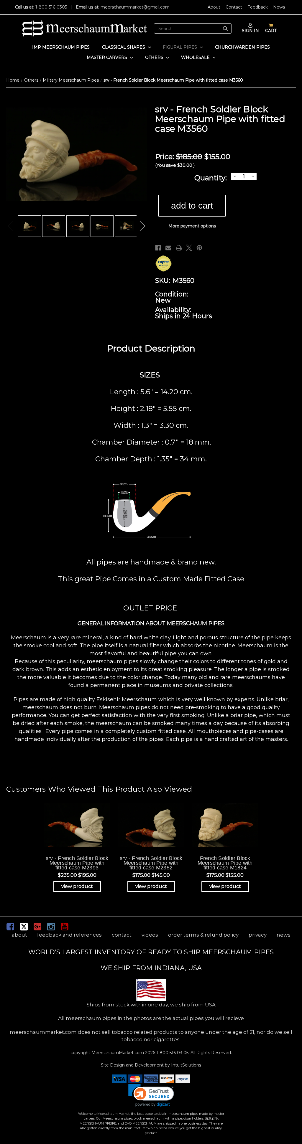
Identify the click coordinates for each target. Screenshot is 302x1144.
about (19, 935)
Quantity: (210, 178)
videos (150, 935)
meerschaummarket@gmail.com (135, 7)
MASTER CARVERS (107, 57)
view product (77, 886)
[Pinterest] (199, 248)
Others (154, 57)
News (279, 7)
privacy (258, 935)
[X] (189, 248)
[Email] (168, 248)
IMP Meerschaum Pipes (61, 47)
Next (142, 226)
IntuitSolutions (186, 1065)
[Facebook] (158, 248)
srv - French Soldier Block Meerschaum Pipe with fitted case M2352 (151, 863)
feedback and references (69, 935)
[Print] (179, 248)
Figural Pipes (180, 47)
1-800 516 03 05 (171, 1052)
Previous (11, 226)
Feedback (257, 7)
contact (122, 935)
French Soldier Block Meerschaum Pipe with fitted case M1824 (225, 863)
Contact (234, 7)
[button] (151, 1095)
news (283, 935)
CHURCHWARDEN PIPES (242, 47)
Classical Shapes (123, 47)
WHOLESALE (195, 57)
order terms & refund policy (203, 935)
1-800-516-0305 (51, 7)
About (214, 7)
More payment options (192, 226)
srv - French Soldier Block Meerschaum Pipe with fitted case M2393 (77, 863)
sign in (250, 30)
